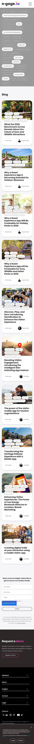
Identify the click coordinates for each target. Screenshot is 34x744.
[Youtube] (19, 716)
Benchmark (7, 58)
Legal (4, 703)
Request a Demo (10, 655)
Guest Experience (9, 45)
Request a (13, 641)
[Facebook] (15, 716)
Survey (14, 79)
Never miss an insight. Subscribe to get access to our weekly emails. (17, 579)
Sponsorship (19, 74)
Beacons (22, 45)
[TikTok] (23, 716)
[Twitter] (4, 716)
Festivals (6, 62)
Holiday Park (20, 66)
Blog (5, 94)
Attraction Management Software (15, 15)
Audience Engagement (11, 20)
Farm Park (18, 58)
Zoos (19, 24)
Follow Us (5, 711)
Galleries (16, 62)
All (4, 11)
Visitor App (19, 28)
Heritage (6, 36)
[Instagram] (11, 716)
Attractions (7, 28)
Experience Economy (22, 49)
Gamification (7, 66)
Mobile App (17, 36)
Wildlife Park (15, 53)
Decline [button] (21, 740)
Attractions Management (12, 32)
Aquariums (7, 41)
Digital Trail (7, 49)
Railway (20, 70)
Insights (5, 689)
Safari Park (7, 74)
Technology (24, 11)
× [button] (30, 727)
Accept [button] (13, 740)
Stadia (5, 79)
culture (5, 83)
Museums (18, 41)
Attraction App (8, 24)
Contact (5, 696)
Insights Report (8, 70)
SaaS (5, 53)
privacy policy (21, 623)
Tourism (23, 79)
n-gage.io (12, 11)
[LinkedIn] (7, 716)
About (4, 682)
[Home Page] (11, 4)
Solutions (5, 675)
